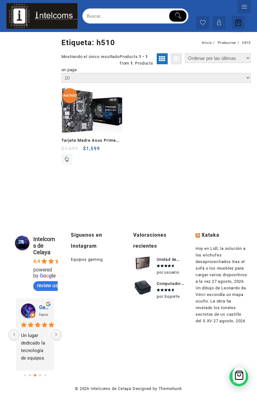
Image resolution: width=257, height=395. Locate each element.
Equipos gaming (86, 259)
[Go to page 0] (25, 375)
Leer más (66, 159)
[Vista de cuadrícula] (162, 58)
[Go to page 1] (30, 375)
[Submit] (177, 16)
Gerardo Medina (44, 307)
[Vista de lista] (176, 58)
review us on (51, 285)
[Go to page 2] (35, 375)
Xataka (210, 235)
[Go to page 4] (45, 375)
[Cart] (238, 22)
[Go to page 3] (40, 375)
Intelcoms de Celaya (111, 388)
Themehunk (170, 388)
